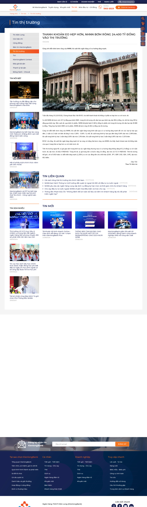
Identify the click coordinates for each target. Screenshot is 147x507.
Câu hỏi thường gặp (117, 485)
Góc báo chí (18, 39)
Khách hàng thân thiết (53, 489)
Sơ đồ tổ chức (17, 473)
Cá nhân (74, 2)
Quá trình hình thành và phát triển (25, 469)
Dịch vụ (47, 473)
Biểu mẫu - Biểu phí (118, 469)
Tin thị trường (19, 51)
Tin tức (74, 7)
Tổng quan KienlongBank (21, 462)
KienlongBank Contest (22, 60)
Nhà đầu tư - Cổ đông (88, 7)
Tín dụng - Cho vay (51, 466)
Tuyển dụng (53, 7)
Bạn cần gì (62, 2)
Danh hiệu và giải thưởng (21, 481)
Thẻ (99, 2)
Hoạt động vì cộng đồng (21, 485)
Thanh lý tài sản (19, 68)
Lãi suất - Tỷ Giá (116, 462)
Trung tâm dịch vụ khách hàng (122, 489)
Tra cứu (113, 477)
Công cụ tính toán (117, 473)
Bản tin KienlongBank (22, 47)
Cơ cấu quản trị (17, 477)
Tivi (14, 55)
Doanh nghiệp (87, 2)
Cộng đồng (17, 43)
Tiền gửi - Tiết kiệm (51, 462)
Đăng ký (122, 444)
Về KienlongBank (39, 7)
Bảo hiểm (48, 485)
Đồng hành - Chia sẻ (21, 72)
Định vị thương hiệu (19, 489)
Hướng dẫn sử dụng (118, 481)
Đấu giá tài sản (19, 64)
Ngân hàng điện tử (51, 477)
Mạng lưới (108, 2)
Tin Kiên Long (18, 35)
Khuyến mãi (65, 7)
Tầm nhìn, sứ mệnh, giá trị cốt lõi (24, 466)
